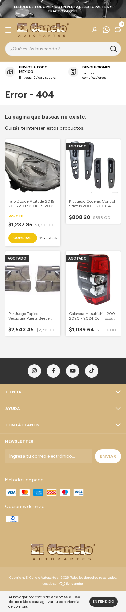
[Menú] (9, 30)
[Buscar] (113, 49)
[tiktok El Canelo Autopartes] (91, 371)
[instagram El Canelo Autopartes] (34, 371)
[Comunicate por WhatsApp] (106, 30)
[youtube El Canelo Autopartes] (72, 371)
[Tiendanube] (63, 584)
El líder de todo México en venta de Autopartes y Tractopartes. (63, 9)
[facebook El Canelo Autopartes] (53, 371)
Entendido (103, 601)
